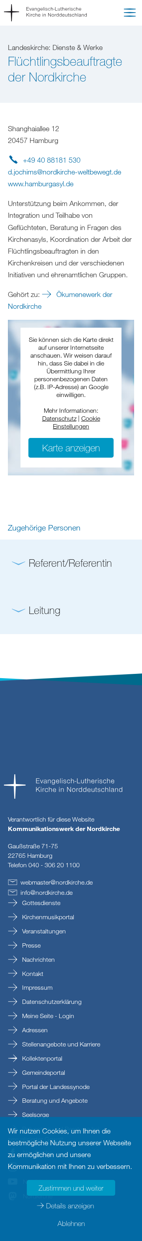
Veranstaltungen (43, 931)
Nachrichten (38, 959)
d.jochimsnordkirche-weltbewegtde (64, 171)
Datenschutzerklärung (51, 1001)
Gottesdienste (40, 902)
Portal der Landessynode (55, 1086)
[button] (129, 14)
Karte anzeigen (71, 447)
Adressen (34, 1029)
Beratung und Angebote (54, 1100)
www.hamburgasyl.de (40, 183)
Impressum (36, 987)
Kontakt (32, 973)
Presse (31, 945)
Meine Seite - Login (47, 1015)
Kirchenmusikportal (47, 916)
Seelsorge (35, 1114)
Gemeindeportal (43, 1072)
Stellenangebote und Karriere (60, 1044)
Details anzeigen (70, 1205)
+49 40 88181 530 (51, 160)
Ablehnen (71, 1223)
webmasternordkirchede (57, 882)
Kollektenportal (41, 1058)
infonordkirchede (47, 892)
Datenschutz (59, 418)
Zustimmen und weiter (71, 1187)
